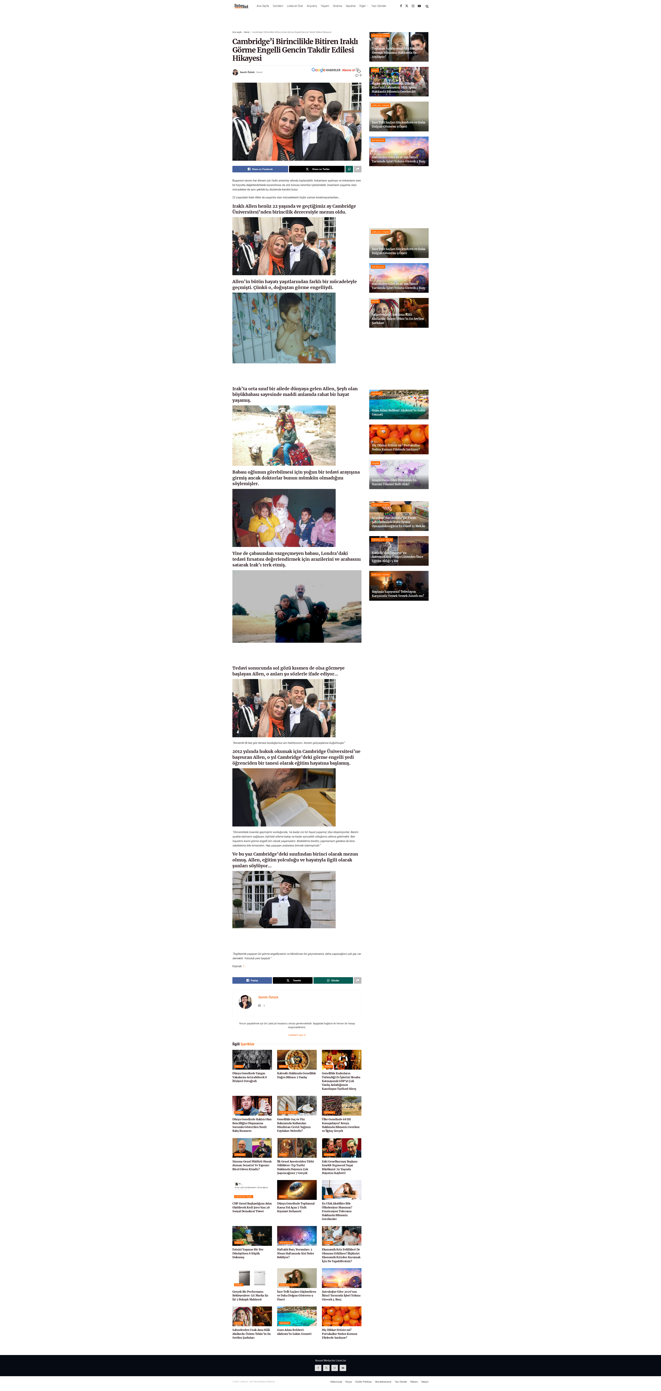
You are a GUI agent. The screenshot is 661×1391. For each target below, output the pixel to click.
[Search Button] (427, 6)
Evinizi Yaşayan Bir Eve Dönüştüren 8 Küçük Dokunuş (247, 1253)
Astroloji (286, 1242)
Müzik (238, 1323)
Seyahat (351, 6)
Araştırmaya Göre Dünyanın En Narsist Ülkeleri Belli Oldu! (394, 482)
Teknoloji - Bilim (382, 539)
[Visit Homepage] (241, 6)
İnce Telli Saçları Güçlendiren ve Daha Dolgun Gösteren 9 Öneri (296, 1295)
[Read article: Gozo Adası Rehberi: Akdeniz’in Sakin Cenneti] (297, 1316)
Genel (247, 31)
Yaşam (325, 6)
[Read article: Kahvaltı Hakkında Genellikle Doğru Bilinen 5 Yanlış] (297, 1060)
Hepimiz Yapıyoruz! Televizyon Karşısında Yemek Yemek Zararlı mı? (398, 594)
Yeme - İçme (331, 1323)
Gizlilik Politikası (363, 1381)
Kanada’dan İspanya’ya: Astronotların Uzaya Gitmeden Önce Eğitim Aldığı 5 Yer (397, 557)
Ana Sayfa (263, 6)
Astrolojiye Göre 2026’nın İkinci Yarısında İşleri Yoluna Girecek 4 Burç (341, 1295)
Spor (375, 70)
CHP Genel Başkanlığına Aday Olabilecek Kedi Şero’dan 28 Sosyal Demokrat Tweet (252, 1207)
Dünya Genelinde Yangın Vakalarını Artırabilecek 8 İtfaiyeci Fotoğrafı (249, 1077)
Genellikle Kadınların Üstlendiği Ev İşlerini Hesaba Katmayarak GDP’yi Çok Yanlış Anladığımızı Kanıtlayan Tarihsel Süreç (341, 1081)
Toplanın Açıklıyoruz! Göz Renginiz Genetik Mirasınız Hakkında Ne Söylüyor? (397, 53)
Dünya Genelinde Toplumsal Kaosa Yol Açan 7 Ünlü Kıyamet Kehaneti (295, 1207)
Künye (348, 1381)
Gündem (278, 6)
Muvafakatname (383, 1381)
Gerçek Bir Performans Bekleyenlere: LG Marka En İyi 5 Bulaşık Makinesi (250, 1295)
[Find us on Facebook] (401, 6)
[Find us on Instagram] (413, 6)
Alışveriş (312, 6)
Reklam (414, 1381)
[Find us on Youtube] (419, 6)
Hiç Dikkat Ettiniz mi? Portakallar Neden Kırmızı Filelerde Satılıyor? (339, 1333)
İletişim (425, 1381)
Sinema (337, 6)
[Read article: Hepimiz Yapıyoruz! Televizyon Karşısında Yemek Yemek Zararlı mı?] (399, 586)
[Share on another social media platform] (357, 169)
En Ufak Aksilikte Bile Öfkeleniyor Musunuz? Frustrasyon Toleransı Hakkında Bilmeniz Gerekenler (337, 1211)
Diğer (362, 6)
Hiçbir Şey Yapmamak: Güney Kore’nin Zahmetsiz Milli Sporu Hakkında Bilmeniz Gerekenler (394, 88)
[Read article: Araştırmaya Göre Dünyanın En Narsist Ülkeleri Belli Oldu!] (399, 474)
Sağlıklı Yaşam (288, 1284)
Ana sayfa (237, 31)
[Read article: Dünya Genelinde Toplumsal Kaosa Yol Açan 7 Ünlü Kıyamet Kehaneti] (297, 1190)
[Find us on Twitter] (406, 6)
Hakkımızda (336, 1381)
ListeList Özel (295, 6)
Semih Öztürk (247, 72)
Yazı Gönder (378, 6)
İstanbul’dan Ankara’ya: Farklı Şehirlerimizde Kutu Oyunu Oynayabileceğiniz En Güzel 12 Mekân (398, 522)
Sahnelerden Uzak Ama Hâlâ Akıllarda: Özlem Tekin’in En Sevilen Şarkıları (251, 1333)
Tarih (283, 1154)
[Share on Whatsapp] (349, 169)
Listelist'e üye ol (297, 1035)
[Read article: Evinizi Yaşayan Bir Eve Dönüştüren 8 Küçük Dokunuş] (252, 1236)
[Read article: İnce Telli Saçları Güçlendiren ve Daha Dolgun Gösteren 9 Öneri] (297, 1278)
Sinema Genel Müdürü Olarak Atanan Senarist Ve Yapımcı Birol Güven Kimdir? (252, 1165)
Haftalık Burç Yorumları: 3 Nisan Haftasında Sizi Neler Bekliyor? (295, 1253)
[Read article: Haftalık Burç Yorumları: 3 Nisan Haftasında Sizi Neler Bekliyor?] (297, 1236)
